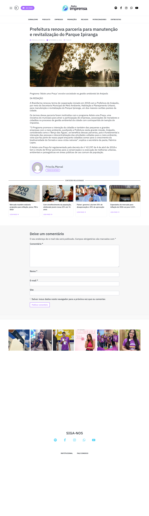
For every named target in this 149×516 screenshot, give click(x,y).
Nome (33, 271)
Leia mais (13, 214)
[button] (16, 8)
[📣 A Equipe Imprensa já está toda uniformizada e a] (107, 340)
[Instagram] (126, 8)
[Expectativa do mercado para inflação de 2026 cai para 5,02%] (124, 193)
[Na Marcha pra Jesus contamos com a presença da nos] (41, 340)
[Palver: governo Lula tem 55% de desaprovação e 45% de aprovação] (91, 193)
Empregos (59, 19)
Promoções (72, 19)
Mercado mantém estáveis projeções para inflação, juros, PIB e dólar (24, 207)
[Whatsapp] (131, 8)
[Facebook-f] (121, 8)
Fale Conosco (82, 453)
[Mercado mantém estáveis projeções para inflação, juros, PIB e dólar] (24, 193)
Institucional (67, 453)
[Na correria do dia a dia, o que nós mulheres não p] (85, 340)
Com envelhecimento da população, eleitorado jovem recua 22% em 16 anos (57, 207)
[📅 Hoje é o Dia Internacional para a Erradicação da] (129, 340)
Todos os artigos (53, 170)
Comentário (36, 244)
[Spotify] (115, 8)
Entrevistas (116, 19)
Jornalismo (33, 19)
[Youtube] (136, 8)
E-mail (34, 280)
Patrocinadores (99, 19)
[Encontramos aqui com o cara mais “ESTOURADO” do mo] (63, 340)
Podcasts (46, 19)
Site (32, 290)
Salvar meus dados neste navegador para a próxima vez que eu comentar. (69, 299)
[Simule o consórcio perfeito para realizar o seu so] (19, 340)
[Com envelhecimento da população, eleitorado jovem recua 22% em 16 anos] (57, 193)
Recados (84, 19)
